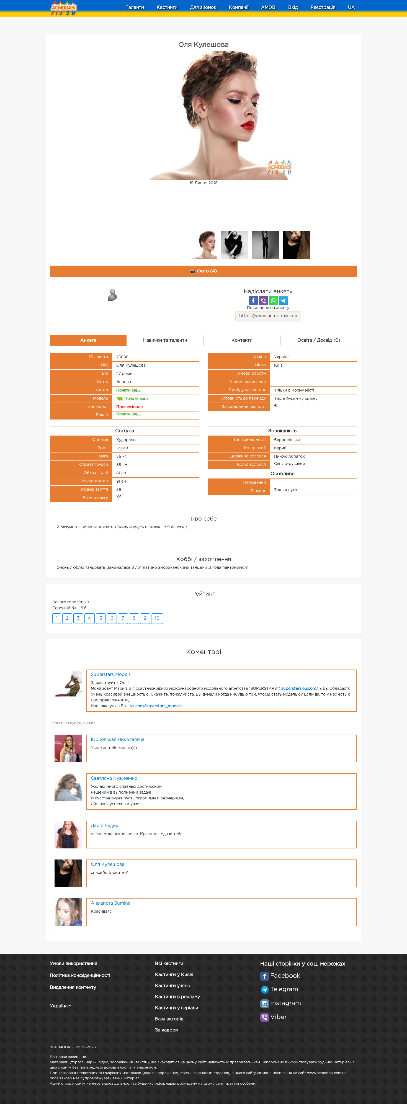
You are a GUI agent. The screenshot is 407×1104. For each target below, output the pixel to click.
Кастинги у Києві (174, 975)
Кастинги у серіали (176, 1008)
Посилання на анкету (268, 308)
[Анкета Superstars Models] (68, 683)
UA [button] (351, 8)
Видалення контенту (73, 987)
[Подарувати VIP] (112, 294)
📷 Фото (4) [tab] (203, 271)
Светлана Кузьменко (114, 778)
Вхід (293, 8)
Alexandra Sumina (110, 903)
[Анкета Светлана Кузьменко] (68, 787)
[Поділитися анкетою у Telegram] (283, 300)
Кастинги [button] (167, 8)
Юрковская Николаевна (118, 740)
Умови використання (73, 964)
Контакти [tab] (242, 340)
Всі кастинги (169, 964)
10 (157, 618)
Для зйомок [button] (203, 8)
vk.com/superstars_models (156, 706)
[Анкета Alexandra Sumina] (68, 911)
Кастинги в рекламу (177, 997)
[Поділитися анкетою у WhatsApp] (273, 300)
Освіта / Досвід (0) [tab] (318, 340)
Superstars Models (111, 675)
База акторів (169, 1019)
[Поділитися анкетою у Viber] (263, 300)
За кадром (166, 1030)
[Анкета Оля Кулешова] (68, 873)
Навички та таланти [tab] (165, 340)
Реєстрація (323, 8)
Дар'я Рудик (104, 826)
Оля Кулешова (107, 865)
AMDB (268, 8)
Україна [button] (59, 1006)
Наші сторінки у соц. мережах (302, 963)
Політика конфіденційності (80, 976)
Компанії (238, 8)
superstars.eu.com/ (299, 688)
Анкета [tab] (88, 340)
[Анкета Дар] (68, 834)
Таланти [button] (135, 8)
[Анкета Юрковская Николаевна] (68, 748)
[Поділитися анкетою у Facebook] (253, 300)
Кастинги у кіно (172, 986)
